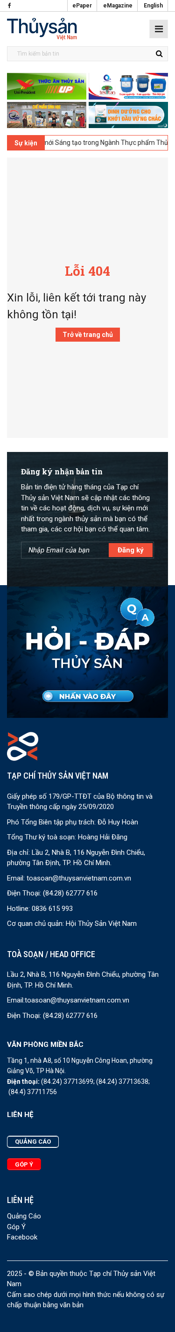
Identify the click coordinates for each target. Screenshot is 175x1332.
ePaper (82, 5)
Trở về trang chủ (88, 334)
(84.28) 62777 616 (70, 893)
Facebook (22, 1237)
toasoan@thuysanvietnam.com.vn (79, 878)
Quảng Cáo (24, 1216)
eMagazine (118, 5)
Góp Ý (16, 1227)
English (153, 5)
